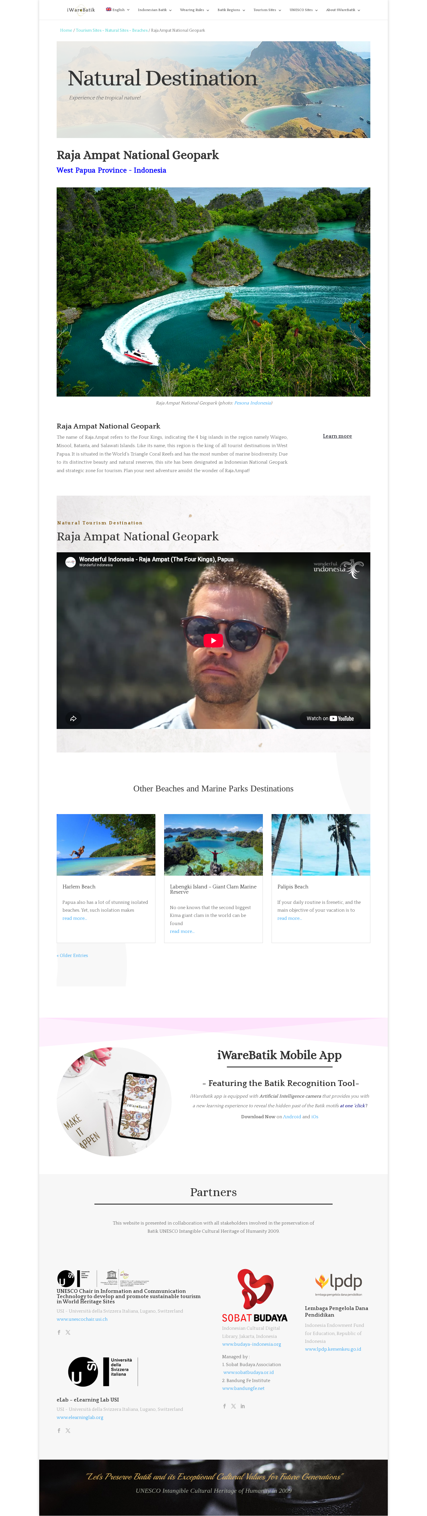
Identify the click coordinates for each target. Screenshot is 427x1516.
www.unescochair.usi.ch (82, 1319)
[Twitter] (68, 1333)
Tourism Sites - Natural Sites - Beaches (112, 30)
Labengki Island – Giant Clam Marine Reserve (213, 889)
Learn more (337, 436)
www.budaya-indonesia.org (251, 1344)
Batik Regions (229, 10)
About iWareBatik (340, 10)
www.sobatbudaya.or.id (248, 1372)
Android (292, 1116)
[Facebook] (59, 1333)
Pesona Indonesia (252, 403)
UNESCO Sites (301, 10)
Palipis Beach (292, 887)
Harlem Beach (79, 887)
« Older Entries (72, 955)
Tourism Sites (265, 10)
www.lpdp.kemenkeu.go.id (333, 1349)
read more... (74, 918)
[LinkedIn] (242, 1407)
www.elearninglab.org (80, 1417)
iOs (314, 1116)
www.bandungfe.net (243, 1388)
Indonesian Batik (152, 10)
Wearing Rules (192, 10)
